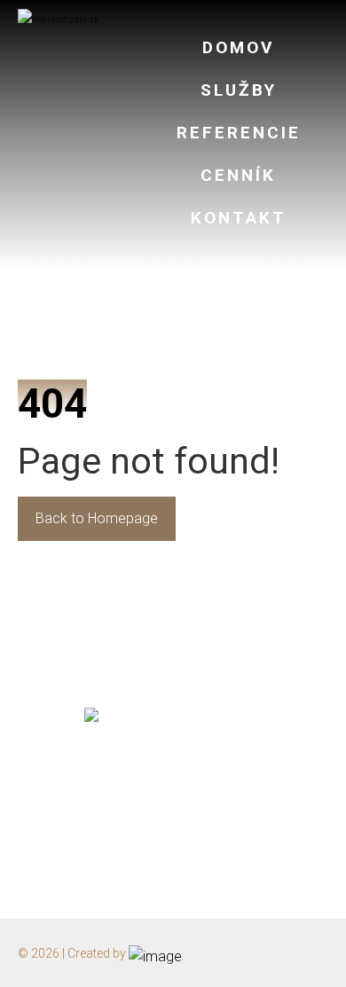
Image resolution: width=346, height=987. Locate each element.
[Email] (173, 797)
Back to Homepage (96, 518)
